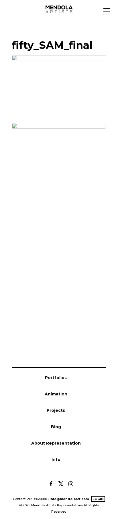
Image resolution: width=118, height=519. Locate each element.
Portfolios (56, 377)
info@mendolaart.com (69, 499)
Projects (56, 410)
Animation (56, 394)
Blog (56, 426)
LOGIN (98, 499)
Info (56, 459)
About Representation (56, 443)
